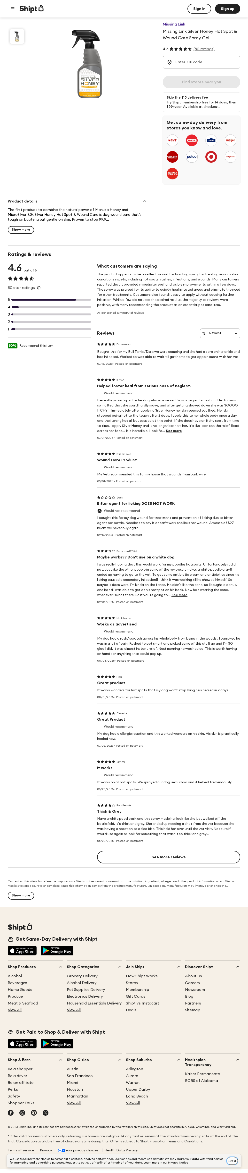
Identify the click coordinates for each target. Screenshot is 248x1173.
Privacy (46, 1150)
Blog (189, 996)
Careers (192, 983)
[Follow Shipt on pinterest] (34, 1113)
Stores (132, 983)
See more (174, 431)
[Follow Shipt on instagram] (22, 1113)
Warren (133, 1083)
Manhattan (77, 1096)
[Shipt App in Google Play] (57, 951)
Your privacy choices (81, 1150)
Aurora (132, 1076)
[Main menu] (12, 9)
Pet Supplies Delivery (86, 990)
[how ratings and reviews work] (39, 288)
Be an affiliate (20, 1083)
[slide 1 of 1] (17, 36)
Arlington (134, 1069)
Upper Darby (138, 1089)
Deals (131, 1010)
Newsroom (195, 990)
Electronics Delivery (85, 996)
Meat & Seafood (23, 1003)
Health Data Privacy (121, 1150)
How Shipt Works (142, 976)
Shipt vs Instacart (142, 1003)
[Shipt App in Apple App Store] (22, 951)
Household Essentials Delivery (94, 1003)
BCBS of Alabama (201, 1081)
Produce (15, 996)
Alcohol (15, 976)
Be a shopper (20, 1069)
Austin (72, 1069)
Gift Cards (135, 996)
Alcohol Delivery (82, 983)
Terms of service (21, 1150)
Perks (13, 1089)
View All (15, 1010)
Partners (193, 1003)
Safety (14, 1096)
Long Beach (137, 1096)
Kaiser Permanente (202, 1074)
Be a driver (17, 1076)
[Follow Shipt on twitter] (45, 1113)
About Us (193, 976)
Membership (137, 990)
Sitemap (192, 1010)
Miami (72, 1083)
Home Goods (20, 990)
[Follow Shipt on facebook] (11, 1113)
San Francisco (80, 1076)
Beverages (17, 983)
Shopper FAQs (21, 1103)
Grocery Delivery (82, 976)
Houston (75, 1089)
